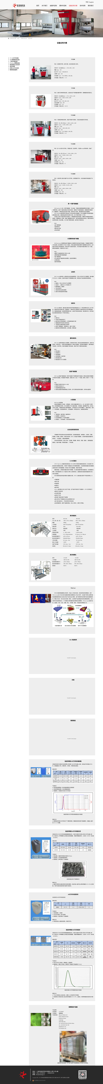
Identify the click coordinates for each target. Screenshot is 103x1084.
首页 (37, 5)
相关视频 (30, 38)
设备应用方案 (24, 38)
